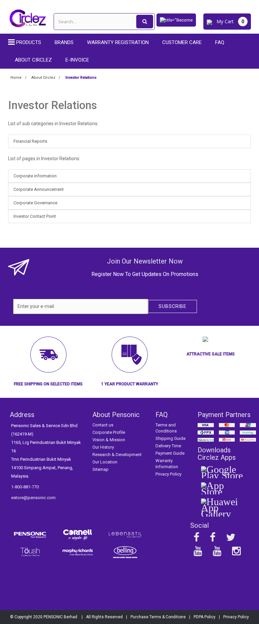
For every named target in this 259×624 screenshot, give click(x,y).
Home (16, 77)
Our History (103, 447)
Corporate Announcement (38, 189)
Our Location (104, 461)
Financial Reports (30, 141)
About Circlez (33, 60)
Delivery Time (168, 445)
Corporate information (35, 175)
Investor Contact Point (34, 216)
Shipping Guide (170, 438)
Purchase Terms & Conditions (158, 617)
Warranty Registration (118, 42)
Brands (64, 42)
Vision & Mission (108, 439)
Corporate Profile (108, 432)
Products (28, 42)
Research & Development (117, 454)
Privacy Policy (168, 474)
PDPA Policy (204, 617)
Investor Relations (52, 105)
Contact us (102, 424)
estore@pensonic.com (33, 497)
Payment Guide (169, 453)
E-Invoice (77, 60)
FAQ (219, 42)
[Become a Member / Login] (176, 19)
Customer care (182, 42)
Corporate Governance (35, 202)
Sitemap (100, 469)
